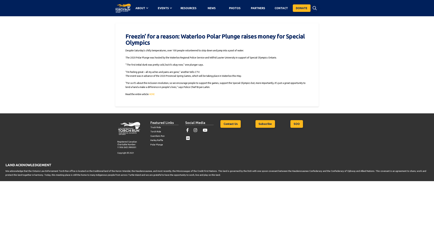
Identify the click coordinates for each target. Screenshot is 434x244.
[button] (315, 8)
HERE (152, 94)
